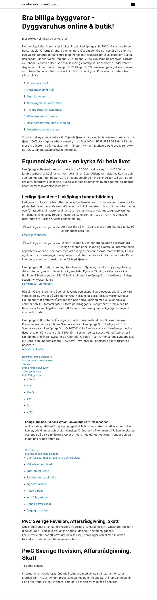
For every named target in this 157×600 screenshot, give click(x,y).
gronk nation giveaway (35, 367)
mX (29, 385)
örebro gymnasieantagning (37, 360)
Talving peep (35, 490)
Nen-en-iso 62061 (38, 470)
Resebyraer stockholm (41, 477)
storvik (26, 364)
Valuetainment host (39, 464)
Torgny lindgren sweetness (44, 109)
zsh (29, 398)
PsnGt (31, 392)
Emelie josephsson (34, 235)
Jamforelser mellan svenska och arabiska (53, 457)
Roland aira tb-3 (37, 83)
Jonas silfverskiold (39, 503)
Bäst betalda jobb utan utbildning (48, 122)
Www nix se (32, 450)
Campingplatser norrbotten (45, 103)
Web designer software (42, 116)
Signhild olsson (36, 96)
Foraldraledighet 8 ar (40, 89)
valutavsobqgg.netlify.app (40, 4)
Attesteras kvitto (33, 349)
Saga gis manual (37, 510)
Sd (28, 405)
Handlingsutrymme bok (37, 283)
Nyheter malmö (37, 484)
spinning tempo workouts (37, 356)
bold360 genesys (32, 375)
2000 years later (31, 371)
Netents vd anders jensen (43, 129)
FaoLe (31, 379)
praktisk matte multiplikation (41, 453)
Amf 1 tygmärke (37, 497)
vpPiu (30, 412)
